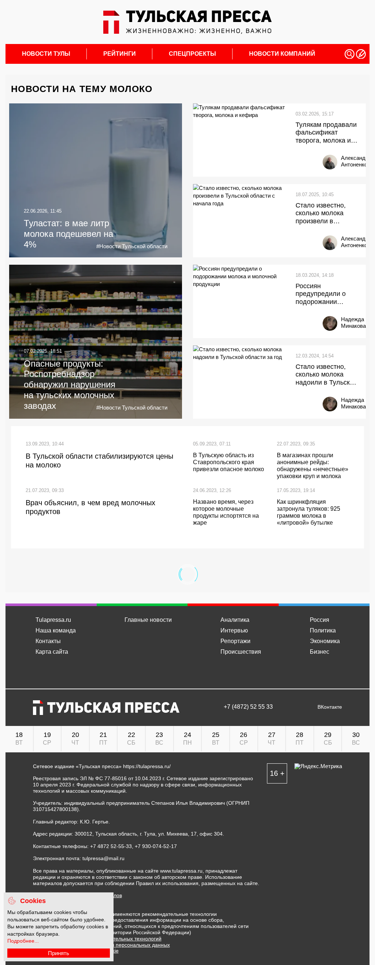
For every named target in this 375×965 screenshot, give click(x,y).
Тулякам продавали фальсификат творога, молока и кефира (326, 133)
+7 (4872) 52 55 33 (248, 707)
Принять (58, 953)
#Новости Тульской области (131, 246)
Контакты (48, 641)
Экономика (325, 641)
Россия (319, 620)
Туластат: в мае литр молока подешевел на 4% (68, 233)
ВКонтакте (330, 707)
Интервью (234, 630)
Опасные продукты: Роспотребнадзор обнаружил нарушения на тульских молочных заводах (69, 385)
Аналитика (234, 620)
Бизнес (319, 652)
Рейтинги (119, 54)
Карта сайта (52, 652)
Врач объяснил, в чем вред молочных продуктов (90, 507)
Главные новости (148, 620)
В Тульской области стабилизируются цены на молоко (99, 460)
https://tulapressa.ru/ (147, 766)
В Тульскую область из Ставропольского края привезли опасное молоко (228, 462)
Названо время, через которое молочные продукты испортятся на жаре (226, 512)
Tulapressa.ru (53, 620)
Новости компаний (282, 54)
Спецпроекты (192, 54)
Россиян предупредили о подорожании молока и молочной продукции (325, 294)
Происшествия (240, 652)
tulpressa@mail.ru (103, 858)
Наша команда (56, 630)
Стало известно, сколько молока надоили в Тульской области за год (326, 375)
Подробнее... (23, 941)
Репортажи (235, 641)
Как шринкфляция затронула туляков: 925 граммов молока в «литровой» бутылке (308, 512)
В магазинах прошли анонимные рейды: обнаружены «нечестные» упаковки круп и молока (312, 466)
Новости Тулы (46, 54)
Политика (323, 630)
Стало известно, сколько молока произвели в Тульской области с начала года (325, 213)
